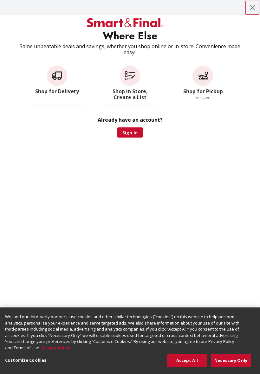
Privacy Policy (56, 348)
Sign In (130, 133)
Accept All (187, 360)
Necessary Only (230, 360)
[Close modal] (252, 7)
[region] (130, 340)
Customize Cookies (25, 360)
